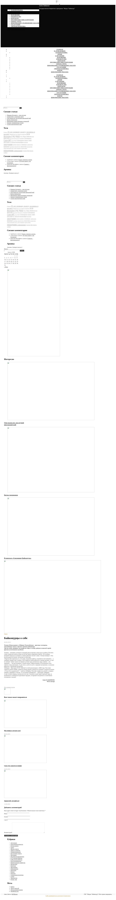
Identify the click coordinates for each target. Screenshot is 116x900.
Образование (14, 869)
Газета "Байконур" (44, 5)
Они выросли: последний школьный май (19, 118)
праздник (8, 150)
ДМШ (17, 136)
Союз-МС (7, 140)
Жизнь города (15, 849)
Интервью (14, 855)
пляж (15, 148)
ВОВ (28, 134)
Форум (9, 28)
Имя (5, 813)
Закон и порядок (15, 850)
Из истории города (16, 853)
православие (24, 148)
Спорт (12, 876)
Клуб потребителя (16, 861)
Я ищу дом (14, 879)
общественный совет (9, 148)
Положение (15, 15)
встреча (26, 142)
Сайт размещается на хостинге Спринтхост (58, 896)
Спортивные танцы (22, 140)
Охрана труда (16, 21)
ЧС (10, 142)
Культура (13, 866)
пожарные (19, 148)
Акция (11, 134)
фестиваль (30, 151)
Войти (12, 887)
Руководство (16, 16)
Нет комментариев (9, 687)
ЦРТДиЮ (6, 142)
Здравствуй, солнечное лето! (15, 116)
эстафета (5, 152)
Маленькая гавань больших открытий (18, 121)
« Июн (6, 267)
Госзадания (15, 25)
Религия (13, 873)
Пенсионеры (16, 138)
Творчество (14, 878)
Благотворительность (17, 844)
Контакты (15, 18)
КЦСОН (6, 138)
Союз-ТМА (14, 140)
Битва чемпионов (12, 120)
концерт (7, 146)
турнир (25, 151)
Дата (21, 136)
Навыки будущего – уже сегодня (16, 115)
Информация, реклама (16, 29)
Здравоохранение (16, 852)
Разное (13, 872)
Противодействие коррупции (22, 20)
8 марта (5, 132)
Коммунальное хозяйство (18, 862)
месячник (12, 146)
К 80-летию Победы (16, 859)
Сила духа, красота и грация (13, 765)
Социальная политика (17, 875)
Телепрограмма (17, 10)
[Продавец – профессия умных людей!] (7, 694)
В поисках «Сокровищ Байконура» (17, 558)
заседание (8, 144)
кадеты (14, 144)
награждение (29, 146)
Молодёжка (14, 867)
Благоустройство (22, 134)
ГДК (13, 136)
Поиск (6, 249)
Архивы (6, 173)
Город (5, 634)
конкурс (24, 144)
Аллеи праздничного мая (14, 124)
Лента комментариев (17, 890)
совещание (18, 151)
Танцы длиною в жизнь (25, 159)
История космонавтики (17, 856)
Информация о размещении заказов (25, 23)
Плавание (22, 138)
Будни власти (14, 846)
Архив (9, 12)
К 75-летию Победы (16, 858)
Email (5, 817)
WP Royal (14, 894)
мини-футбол (17, 146)
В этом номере (13, 8)
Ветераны (7, 136)
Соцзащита (27, 138)
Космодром (14, 864)
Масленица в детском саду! (12, 730)
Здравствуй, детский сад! (11, 801)
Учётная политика (18, 26)
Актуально (14, 843)
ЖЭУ (33, 136)
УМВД (30, 140)
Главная (10, 7)
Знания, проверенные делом (15, 123)
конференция (30, 144)
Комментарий (8, 832)
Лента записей (15, 888)
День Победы (27, 136)
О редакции (11, 13)
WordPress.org (15, 891)
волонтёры (19, 142)
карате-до (19, 144)
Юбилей (13, 142)
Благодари (15, 134)
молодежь (24, 146)
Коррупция (11, 138)
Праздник (13, 870)
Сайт (5, 820)
